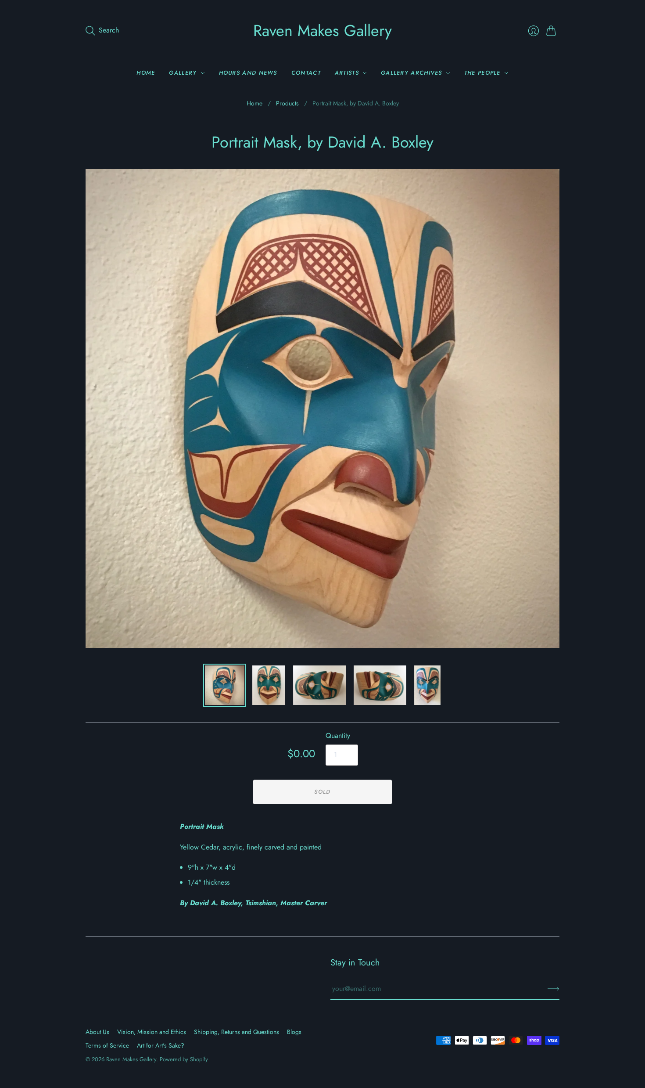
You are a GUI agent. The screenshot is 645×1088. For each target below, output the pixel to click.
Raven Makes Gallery (322, 30)
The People (482, 73)
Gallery (183, 73)
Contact (306, 73)
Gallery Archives (411, 73)
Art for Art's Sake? (160, 1045)
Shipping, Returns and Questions (236, 1031)
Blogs (294, 1031)
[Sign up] (553, 989)
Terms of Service (107, 1045)
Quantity (338, 736)
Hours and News (248, 73)
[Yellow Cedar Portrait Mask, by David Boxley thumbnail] (268, 685)
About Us (97, 1031)
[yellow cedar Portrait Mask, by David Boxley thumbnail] (319, 685)
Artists (347, 73)
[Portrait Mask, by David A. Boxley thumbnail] (427, 685)
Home (145, 73)
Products (287, 103)
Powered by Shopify (184, 1059)
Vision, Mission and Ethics (151, 1031)
